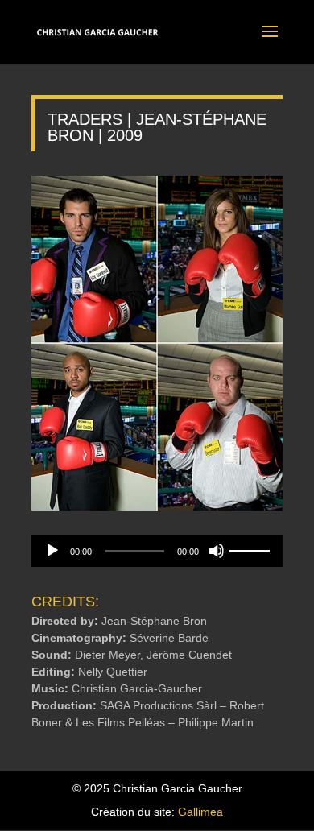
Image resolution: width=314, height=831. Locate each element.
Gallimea (200, 811)
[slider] (252, 549)
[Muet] (217, 551)
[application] (157, 551)
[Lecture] (52, 551)
